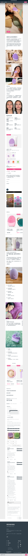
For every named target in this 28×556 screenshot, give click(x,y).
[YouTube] (20, 544)
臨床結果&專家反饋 (10, 395)
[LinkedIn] (18, 546)
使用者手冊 (8, 183)
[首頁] (14, 4)
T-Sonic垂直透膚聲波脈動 (11, 390)
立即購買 (8, 31)
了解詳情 (8, 263)
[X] (18, 544)
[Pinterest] (20, 546)
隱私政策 (18, 533)
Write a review (15, 403)
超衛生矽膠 (8, 392)
